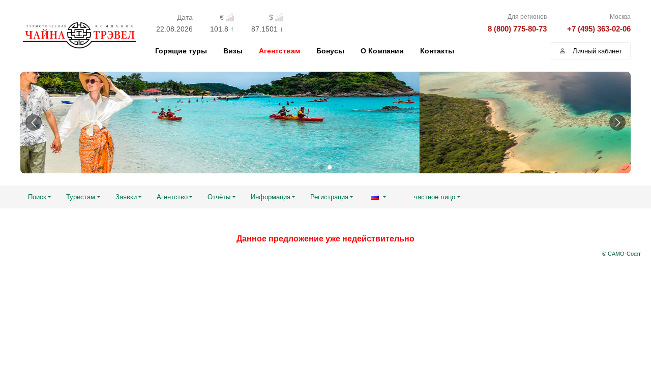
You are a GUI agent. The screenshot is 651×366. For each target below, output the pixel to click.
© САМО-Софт (621, 254)
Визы (233, 51)
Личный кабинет (597, 51)
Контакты (437, 51)
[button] (33, 122)
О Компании (382, 51)
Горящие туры (181, 51)
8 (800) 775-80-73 (517, 28)
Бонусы (330, 51)
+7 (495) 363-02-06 (599, 28)
